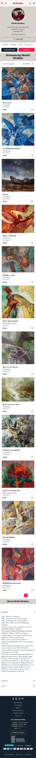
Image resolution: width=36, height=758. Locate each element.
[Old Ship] (18, 181)
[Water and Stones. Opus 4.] (18, 395)
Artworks (5, 44)
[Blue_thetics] (18, 89)
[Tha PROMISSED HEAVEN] (18, 135)
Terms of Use (19, 754)
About (21, 44)
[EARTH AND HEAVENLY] (18, 308)
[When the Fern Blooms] (18, 353)
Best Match (26, 64)
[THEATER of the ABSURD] (18, 437)
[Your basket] (34, 3)
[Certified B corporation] (18, 739)
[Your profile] (30, 3)
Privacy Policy (28, 754)
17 (24, 29)
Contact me (26, 50)
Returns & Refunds (18, 710)
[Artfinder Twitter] (16, 699)
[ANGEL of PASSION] (18, 224)
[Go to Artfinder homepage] (18, 3)
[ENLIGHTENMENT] (18, 523)
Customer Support (18, 713)
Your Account (18, 705)
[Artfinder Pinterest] (22, 699)
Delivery (18, 708)
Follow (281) (19, 39)
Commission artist (9, 50)
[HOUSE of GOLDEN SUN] (18, 480)
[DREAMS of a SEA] (18, 265)
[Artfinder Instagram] (19, 699)
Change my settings (18, 732)
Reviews (13, 44)
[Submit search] (6, 3)
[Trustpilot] (18, 745)
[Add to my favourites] (32, 110)
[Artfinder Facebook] (13, 699)
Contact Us (18, 715)
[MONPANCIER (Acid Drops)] (18, 570)
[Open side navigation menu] (2, 3)
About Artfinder (18, 702)
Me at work (29, 44)
